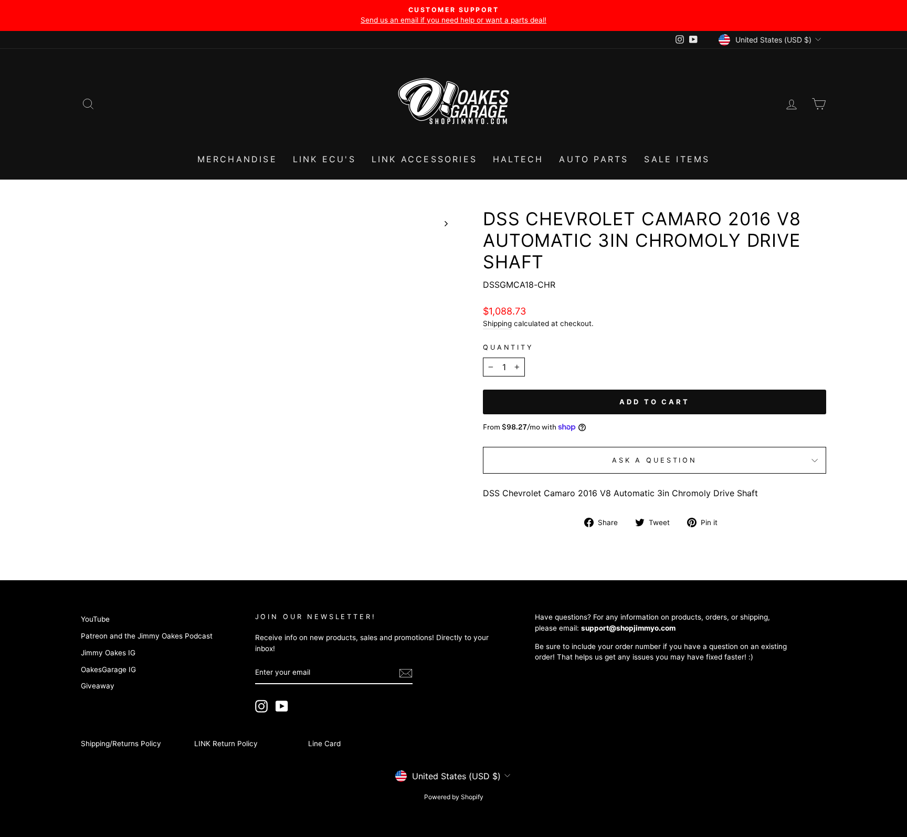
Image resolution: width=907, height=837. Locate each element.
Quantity (508, 347)
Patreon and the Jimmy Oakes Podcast (147, 636)
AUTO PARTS (593, 159)
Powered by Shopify (453, 797)
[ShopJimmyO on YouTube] (282, 706)
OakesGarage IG (108, 669)
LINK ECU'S (324, 159)
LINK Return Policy (226, 743)
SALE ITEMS (677, 159)
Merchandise (237, 159)
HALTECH (518, 159)
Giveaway (97, 686)
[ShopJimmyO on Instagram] (261, 706)
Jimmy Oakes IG (108, 652)
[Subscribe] (406, 673)
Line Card (324, 743)
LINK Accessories (424, 159)
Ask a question (654, 460)
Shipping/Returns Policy (121, 743)
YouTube (95, 619)
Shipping (497, 323)
